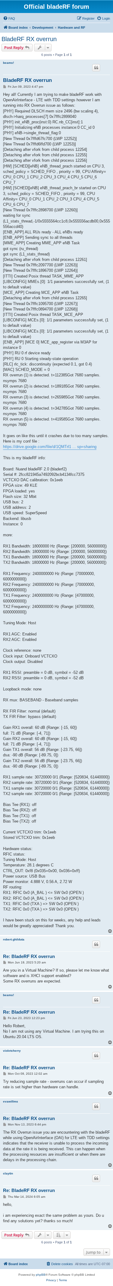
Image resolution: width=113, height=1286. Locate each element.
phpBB (41, 1274)
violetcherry (12, 1050)
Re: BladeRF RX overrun (29, 956)
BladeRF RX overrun (29, 39)
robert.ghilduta (13, 939)
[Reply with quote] (96, 67)
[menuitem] (9, 18)
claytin (8, 1173)
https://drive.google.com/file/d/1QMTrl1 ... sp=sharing (49, 446)
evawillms (10, 1101)
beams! (8, 62)
